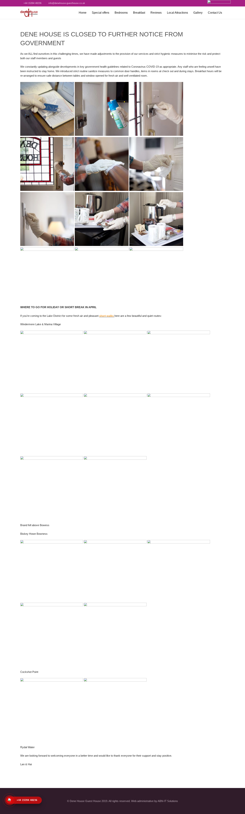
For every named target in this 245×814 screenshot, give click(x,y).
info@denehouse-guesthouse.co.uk (66, 3)
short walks (106, 315)
